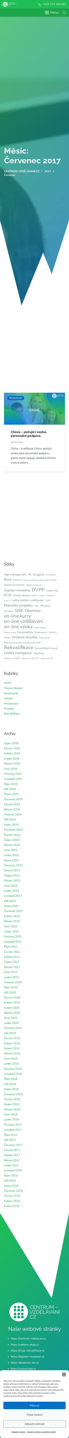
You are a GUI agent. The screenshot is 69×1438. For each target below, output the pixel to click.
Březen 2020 (12, 1013)
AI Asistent (51, 574)
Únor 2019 (10, 1059)
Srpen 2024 (11, 825)
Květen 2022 (12, 916)
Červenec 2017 (13, 1145)
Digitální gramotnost (14, 584)
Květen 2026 (12, 753)
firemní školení (22, 595)
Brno (8, 579)
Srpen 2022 (11, 906)
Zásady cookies (18, 1431)
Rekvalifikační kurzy (46, 648)
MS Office (8, 611)
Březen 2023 (12, 880)
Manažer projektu (18, 605)
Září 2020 (10, 992)
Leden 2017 (11, 1165)
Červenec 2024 (13, 830)
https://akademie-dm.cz (25, 1363)
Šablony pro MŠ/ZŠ (12, 658)
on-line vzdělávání (23, 621)
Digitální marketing (17, 590)
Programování (44, 638)
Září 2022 (10, 901)
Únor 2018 (10, 1114)
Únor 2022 (10, 926)
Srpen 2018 (11, 1089)
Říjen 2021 (11, 947)
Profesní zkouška (25, 637)
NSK (19, 610)
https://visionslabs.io (23, 1369)
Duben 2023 (11, 875)
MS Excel (45, 605)
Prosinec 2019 (13, 1028)
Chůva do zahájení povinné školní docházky (39, 580)
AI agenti (38, 574)
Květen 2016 (12, 1201)
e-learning (52, 590)
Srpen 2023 (11, 860)
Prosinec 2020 (13, 982)
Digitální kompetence (34, 585)
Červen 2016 (12, 1196)
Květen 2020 (12, 1002)
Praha (7, 637)
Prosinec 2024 (13, 814)
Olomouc (33, 610)
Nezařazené (11, 693)
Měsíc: (32, 155)
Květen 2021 (12, 957)
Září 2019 (10, 1033)
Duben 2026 (11, 758)
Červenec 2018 (13, 1094)
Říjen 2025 (11, 784)
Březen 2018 (12, 1109)
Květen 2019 (12, 1043)
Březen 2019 (12, 1053)
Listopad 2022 (13, 896)
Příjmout (34, 1405)
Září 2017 (10, 1140)
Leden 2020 (11, 1023)
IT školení (49, 595)
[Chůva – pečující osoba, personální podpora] (34, 395)
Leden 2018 (11, 1119)
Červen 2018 (12, 1099)
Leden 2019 (11, 1064)
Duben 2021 (11, 962)
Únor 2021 (10, 972)
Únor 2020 (10, 1018)
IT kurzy (41, 595)
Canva (17, 580)
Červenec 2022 (13, 911)
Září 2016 (10, 1180)
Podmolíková (40, 632)
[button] (64, 1374)
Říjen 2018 (11, 1079)
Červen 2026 (12, 748)
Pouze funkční (34, 1414)
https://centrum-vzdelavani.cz (28, 1338)
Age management (15, 574)
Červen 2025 (12, 804)
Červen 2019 (12, 1038)
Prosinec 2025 (13, 774)
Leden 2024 (11, 855)
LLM (47, 600)
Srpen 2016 (11, 1186)
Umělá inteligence (18, 653)
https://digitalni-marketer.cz (27, 1357)
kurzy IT (7, 600)
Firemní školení (13, 688)
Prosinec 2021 (13, 936)
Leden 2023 (11, 891)
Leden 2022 (11, 931)
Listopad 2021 (13, 942)
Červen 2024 (12, 835)
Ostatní (8, 698)
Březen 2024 (12, 845)
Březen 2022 (12, 921)
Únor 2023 (10, 886)
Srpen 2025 (11, 794)
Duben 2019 (11, 1048)
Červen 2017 (12, 1150)
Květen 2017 (12, 1155)
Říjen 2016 (11, 1175)
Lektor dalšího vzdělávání (28, 600)
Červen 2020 (12, 997)
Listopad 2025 (13, 779)
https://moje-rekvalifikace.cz (27, 1350)
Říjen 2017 (11, 1135)
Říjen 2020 (11, 987)
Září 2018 (10, 1084)
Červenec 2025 (13, 799)
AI (29, 574)
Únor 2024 (10, 850)
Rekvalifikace (18, 647)
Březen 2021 (12, 967)
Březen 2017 (12, 1160)
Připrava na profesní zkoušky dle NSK (22, 642)
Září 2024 (10, 819)
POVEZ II (53, 632)
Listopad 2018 (13, 1074)
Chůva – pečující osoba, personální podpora (29, 434)
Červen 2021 (12, 952)
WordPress (38, 653)
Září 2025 (10, 789)
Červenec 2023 (13, 865)
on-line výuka (18, 626)
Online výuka (10, 632)
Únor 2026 (10, 769)
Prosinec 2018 (13, 1069)
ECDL (8, 595)
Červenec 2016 (13, 1191)
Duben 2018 (11, 1104)
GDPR (34, 595)
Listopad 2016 (13, 1170)
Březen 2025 (12, 809)
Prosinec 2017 (13, 1125)
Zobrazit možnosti (34, 1424)
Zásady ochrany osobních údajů (41, 1431)
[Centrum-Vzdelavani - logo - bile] (9, 4)
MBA (36, 606)
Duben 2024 (11, 840)
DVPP (38, 589)
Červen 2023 (12, 870)
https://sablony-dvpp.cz (25, 1344)
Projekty (9, 708)
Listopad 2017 (13, 1130)
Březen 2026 (12, 764)
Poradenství (11, 703)
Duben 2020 (11, 1008)
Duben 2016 (11, 1206)
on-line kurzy (17, 616)
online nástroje (40, 627)
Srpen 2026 (11, 743)
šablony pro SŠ (47, 658)
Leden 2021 (11, 977)
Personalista (25, 632)
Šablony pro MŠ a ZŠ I (30, 658)
